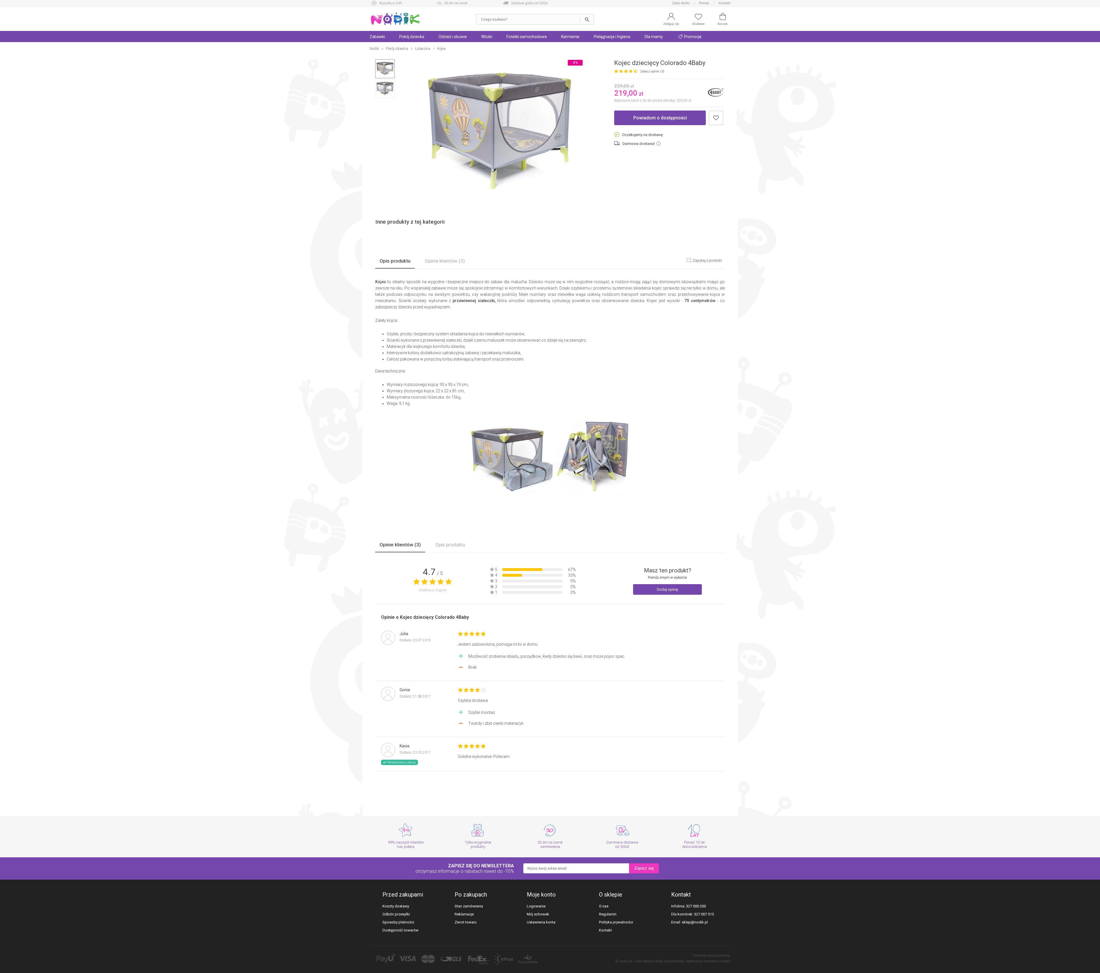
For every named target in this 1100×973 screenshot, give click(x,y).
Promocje (692, 36)
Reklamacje (464, 914)
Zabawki (377, 36)
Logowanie (536, 906)
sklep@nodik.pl (695, 922)
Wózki (486, 36)
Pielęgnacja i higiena (612, 36)
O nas (603, 906)
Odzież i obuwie (453, 36)
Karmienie (570, 36)
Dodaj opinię (667, 589)
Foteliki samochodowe (526, 36)
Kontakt (724, 3)
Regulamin (607, 914)
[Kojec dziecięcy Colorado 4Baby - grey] (499, 131)
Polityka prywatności (616, 922)
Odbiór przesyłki (396, 914)
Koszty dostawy (395, 906)
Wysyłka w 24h (390, 3)
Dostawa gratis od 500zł (529, 3)
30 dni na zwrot (455, 3)
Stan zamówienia (469, 906)
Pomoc (704, 3)
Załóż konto (681, 3)
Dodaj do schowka (716, 118)
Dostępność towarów (400, 930)
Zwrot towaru (466, 922)
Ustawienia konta (541, 922)
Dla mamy (654, 36)
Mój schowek (538, 914)
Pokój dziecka (411, 36)
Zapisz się (644, 868)
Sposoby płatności (398, 922)
